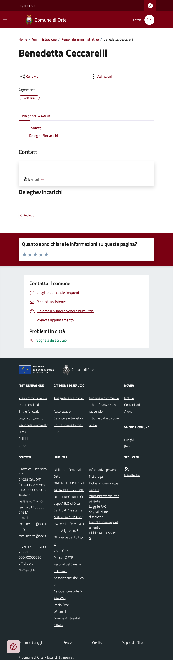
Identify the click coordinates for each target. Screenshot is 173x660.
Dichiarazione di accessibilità (103, 486)
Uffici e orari (27, 563)
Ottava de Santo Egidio (69, 540)
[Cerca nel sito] (147, 20)
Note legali (96, 476)
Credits (97, 642)
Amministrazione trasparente (104, 498)
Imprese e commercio (104, 397)
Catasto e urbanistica (68, 418)
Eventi (128, 446)
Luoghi (129, 439)
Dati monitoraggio (31, 642)
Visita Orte (61, 550)
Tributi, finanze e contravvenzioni (104, 408)
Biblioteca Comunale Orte (68, 473)
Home (23, 39)
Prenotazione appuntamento (103, 524)
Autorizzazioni (63, 411)
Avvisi (128, 411)
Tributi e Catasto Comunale (104, 421)
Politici (23, 438)
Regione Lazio (27, 5)
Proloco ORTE (63, 557)
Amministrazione (44, 39)
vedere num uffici (31, 501)
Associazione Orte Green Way (68, 594)
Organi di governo (31, 418)
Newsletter (132, 474)
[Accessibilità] (13, 646)
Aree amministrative (33, 397)
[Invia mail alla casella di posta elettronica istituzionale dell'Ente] (32, 523)
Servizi (67, 642)
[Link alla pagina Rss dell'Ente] (126, 469)
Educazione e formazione (68, 428)
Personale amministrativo (80, 39)
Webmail (60, 611)
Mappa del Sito (132, 642)
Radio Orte (61, 604)
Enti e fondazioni (30, 411)
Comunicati (132, 404)
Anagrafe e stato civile (69, 401)
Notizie (129, 397)
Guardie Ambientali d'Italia (67, 622)
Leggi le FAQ (98, 506)
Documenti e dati (30, 404)
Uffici (22, 445)
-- (42, 179)
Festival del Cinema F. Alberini (67, 567)
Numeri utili (27, 570)
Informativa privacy (102, 469)
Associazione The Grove (69, 581)
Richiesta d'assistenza (103, 535)
